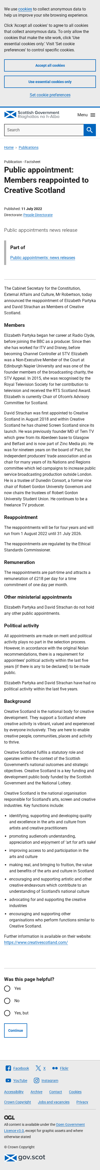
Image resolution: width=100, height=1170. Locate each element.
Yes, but (21, 1013)
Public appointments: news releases (42, 257)
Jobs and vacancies (53, 1102)
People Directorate (38, 215)
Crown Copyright (17, 1102)
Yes (17, 988)
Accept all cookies (50, 65)
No (16, 1000)
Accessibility (14, 1092)
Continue (15, 1030)
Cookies (75, 1092)
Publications (28, 147)
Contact (55, 1092)
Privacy (82, 1102)
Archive (36, 1092)
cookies (25, 9)
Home (9, 147)
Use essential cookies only (50, 82)
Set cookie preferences (50, 94)
